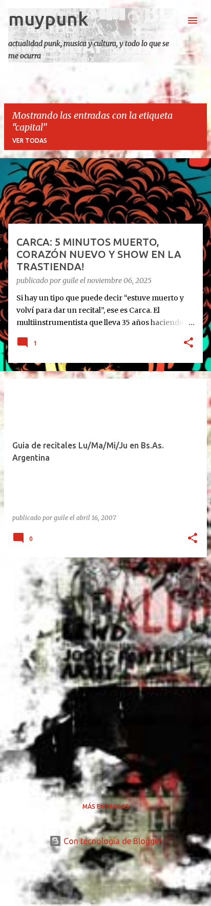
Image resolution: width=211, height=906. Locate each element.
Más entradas (105, 806)
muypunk (48, 18)
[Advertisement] (105, 671)
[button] (188, 343)
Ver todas (29, 140)
